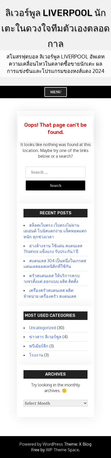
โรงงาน (36, 355)
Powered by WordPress (41, 444)
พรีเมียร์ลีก (38, 346)
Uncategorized (42, 327)
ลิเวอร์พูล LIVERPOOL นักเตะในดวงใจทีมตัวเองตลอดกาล (55, 28)
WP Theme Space (62, 449)
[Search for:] (55, 172)
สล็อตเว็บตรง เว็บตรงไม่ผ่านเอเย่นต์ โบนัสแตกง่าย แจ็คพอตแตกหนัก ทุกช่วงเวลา (55, 231)
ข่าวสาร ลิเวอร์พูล (45, 336)
